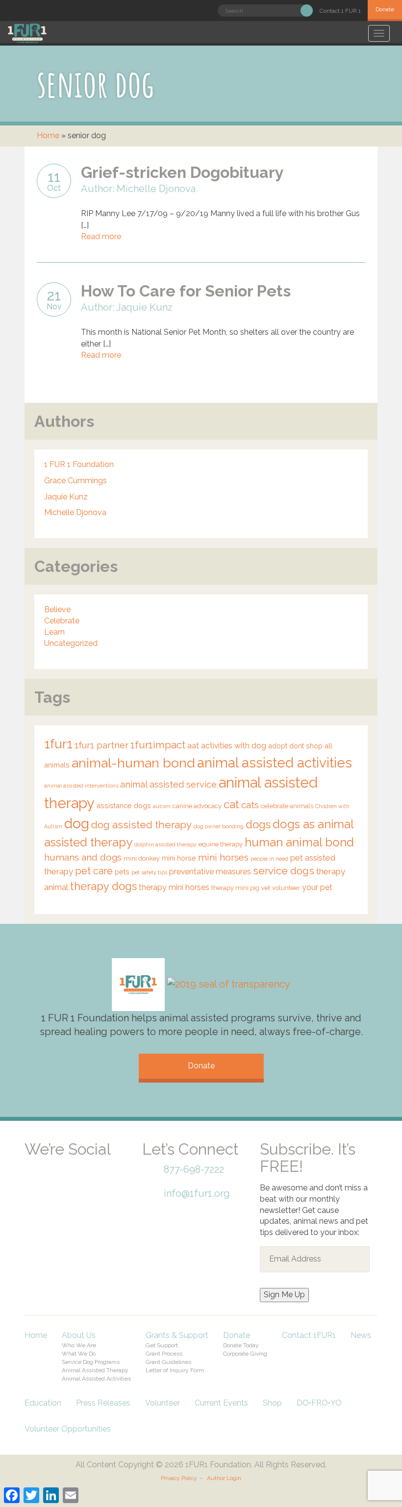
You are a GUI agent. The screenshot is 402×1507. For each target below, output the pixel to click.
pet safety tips (149, 872)
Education (43, 1403)
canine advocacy (197, 806)
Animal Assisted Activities (96, 1378)
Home (48, 135)
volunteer (286, 887)
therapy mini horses (174, 887)
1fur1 (58, 744)
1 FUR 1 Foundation (79, 464)
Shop (272, 1403)
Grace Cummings (75, 480)
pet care (94, 871)
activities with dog (233, 745)
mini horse (179, 858)
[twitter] (73, 1162)
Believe (57, 609)
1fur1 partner (101, 745)
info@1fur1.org (197, 1193)
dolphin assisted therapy (165, 844)
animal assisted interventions (81, 786)
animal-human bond (133, 762)
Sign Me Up (284, 1294)
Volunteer (162, 1403)
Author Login (224, 1478)
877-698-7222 (194, 1169)
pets (122, 871)
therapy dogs (103, 886)
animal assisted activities (274, 762)
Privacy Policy (179, 1478)
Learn (54, 632)
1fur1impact (157, 745)
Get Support (162, 1345)
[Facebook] (39, 1162)
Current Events (221, 1403)
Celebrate (61, 620)
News (361, 1335)
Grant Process (164, 1353)
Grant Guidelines (168, 1362)
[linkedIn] (108, 1162)
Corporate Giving (245, 1353)
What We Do (79, 1353)
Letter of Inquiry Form (175, 1370)
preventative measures (210, 871)
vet (265, 887)
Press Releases (103, 1403)
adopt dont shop (295, 745)
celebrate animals (287, 806)
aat (193, 745)
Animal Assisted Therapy (95, 1370)
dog (76, 823)
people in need (269, 859)
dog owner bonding (219, 826)
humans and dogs (83, 857)
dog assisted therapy (141, 825)
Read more (101, 236)
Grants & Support (177, 1335)
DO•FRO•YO (319, 1403)
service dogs (283, 871)
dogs (258, 824)
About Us (79, 1335)
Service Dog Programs (91, 1362)
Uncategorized (71, 643)
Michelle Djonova (75, 512)
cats (250, 804)
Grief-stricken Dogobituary (182, 172)
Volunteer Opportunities (68, 1428)
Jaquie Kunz (66, 496)
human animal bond (299, 842)
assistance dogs (124, 805)
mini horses (223, 857)
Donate (385, 9)
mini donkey (142, 858)
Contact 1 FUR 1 (340, 10)
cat (231, 804)
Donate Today (241, 1345)
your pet (317, 887)
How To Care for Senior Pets (186, 291)
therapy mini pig (235, 887)
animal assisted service (168, 784)
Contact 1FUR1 (309, 1335)
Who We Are (79, 1345)
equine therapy (221, 844)
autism (162, 806)
